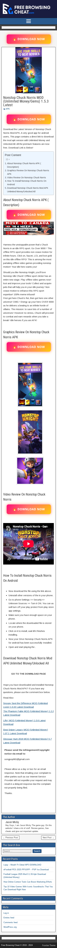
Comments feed (10, 922)
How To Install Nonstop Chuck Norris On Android (26, 183)
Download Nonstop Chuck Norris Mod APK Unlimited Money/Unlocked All (27, 190)
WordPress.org (10, 927)
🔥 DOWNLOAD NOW (29, 39)
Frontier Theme (48, 945)
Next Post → (48, 837)
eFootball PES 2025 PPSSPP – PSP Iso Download (26, 869)
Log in (6, 913)
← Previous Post (10, 837)
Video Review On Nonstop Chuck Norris (26, 177)
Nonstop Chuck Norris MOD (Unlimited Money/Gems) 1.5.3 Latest (26, 101)
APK (8, 109)
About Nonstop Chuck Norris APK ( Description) (24, 165)
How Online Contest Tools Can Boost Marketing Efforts (27, 882)
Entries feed (8, 917)
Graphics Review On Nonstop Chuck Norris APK (28, 172)
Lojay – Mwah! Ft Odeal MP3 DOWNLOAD (22, 865)
